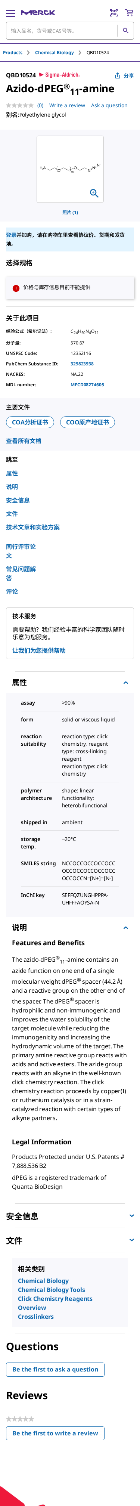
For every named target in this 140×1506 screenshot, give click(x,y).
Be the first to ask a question (55, 1369)
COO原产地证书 (87, 422)
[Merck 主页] (38, 12)
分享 (129, 75)
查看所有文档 (23, 441)
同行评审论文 (21, 551)
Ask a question (109, 105)
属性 (12, 473)
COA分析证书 (30, 422)
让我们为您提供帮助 (39, 650)
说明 (12, 487)
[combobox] (70, 30)
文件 (12, 514)
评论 (12, 591)
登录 (11, 234)
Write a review (67, 105)
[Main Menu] (10, 12)
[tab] (19, 52)
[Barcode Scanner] (113, 12)
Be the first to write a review (58, 1435)
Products (12, 52)
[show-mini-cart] (129, 13)
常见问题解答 (21, 573)
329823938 (82, 364)
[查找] (125, 31)
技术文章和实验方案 (33, 527)
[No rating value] (21, 105)
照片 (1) (70, 212)
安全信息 (18, 500)
